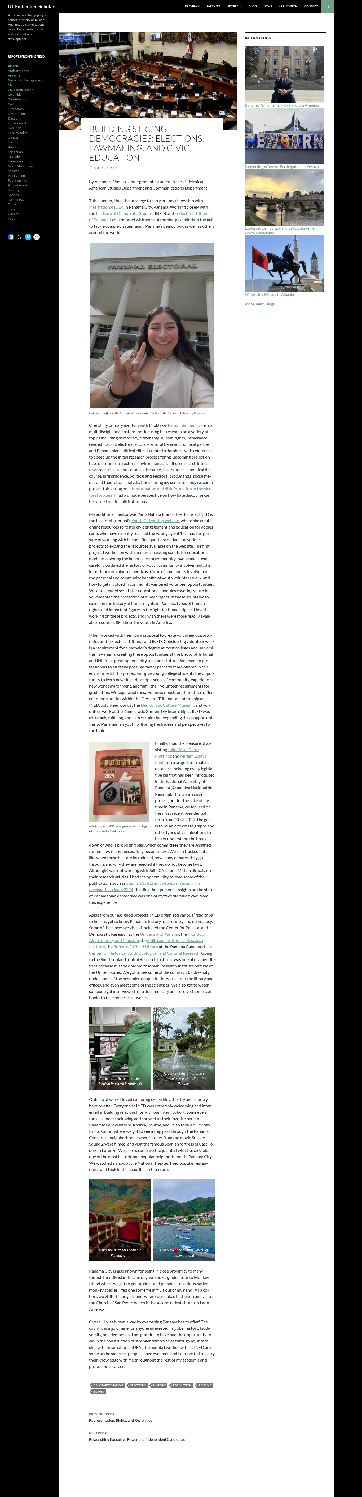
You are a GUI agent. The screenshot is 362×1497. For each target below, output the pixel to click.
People (232, 6)
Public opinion (18, 180)
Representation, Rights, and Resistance (120, 1417)
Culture (13, 104)
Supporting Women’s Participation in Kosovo (284, 166)
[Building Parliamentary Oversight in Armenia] (284, 74)
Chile (11, 85)
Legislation (182, 1385)
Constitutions (17, 99)
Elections (138, 1385)
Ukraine (13, 214)
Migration (15, 156)
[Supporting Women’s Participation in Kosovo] (284, 136)
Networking (16, 161)
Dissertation (16, 114)
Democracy (16, 109)
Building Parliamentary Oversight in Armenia (282, 105)
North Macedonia (20, 166)
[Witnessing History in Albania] (284, 263)
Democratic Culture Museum (167, 704)
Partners (213, 6)
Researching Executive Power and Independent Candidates (137, 1436)
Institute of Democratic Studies (124, 213)
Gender (13, 137)
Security (13, 190)
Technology (16, 199)
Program (192, 6)
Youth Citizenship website (155, 520)
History (159, 1385)
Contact (311, 6)
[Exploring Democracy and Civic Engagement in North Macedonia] (284, 197)
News (268, 6)
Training (13, 204)
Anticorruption (18, 71)
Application (288, 6)
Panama (205, 1385)
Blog (253, 6)
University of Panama (159, 933)
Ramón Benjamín (183, 425)
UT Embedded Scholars (32, 6)
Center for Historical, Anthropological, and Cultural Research (144, 953)
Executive (14, 128)
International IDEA (106, 206)
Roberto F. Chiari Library (135, 946)
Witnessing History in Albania (269, 294)
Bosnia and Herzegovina (25, 80)
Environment (17, 123)
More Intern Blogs (260, 304)
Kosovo (13, 147)
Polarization (16, 176)
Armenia (14, 75)
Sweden (13, 195)
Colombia (14, 94)
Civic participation (108, 1385)
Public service (17, 185)
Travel (99, 1391)
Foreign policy (18, 133)
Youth (12, 219)
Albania (13, 66)
